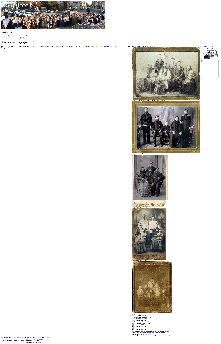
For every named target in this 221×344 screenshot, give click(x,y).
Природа (86, 46)
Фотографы (4, 48)
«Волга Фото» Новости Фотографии (143, 335)
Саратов (100, 46)
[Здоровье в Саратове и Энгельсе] (210, 47)
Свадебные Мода (108, 46)
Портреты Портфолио (66, 46)
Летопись (39, 46)
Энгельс (10, 48)
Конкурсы (15, 36)
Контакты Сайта (45, 337)
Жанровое (20, 46)
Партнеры (22, 36)
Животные (26, 46)
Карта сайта (35, 337)
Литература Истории (48, 46)
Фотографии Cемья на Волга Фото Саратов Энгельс (16, 337)
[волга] (210, 54)
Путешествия (93, 46)
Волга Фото (6, 32)
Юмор (15, 48)
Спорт (120, 46)
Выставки (13, 46)
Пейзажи (57, 46)
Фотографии (158, 335)
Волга (8, 46)
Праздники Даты (78, 46)
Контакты (29, 36)
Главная (3, 36)
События (9, 36)
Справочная (126, 46)
